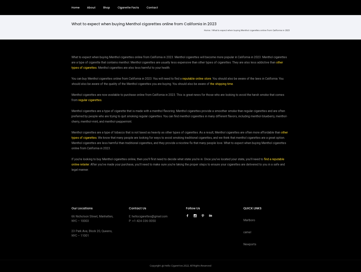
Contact (152, 7)
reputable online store (196, 78)
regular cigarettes (90, 100)
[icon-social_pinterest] (203, 215)
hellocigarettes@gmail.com (150, 216)
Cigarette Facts (128, 7)
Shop (106, 7)
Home (75, 7)
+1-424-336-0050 (144, 221)
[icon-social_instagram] (196, 215)
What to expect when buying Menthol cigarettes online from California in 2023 (251, 30)
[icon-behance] (210, 215)
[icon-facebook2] (188, 215)
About (91, 7)
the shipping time (221, 84)
